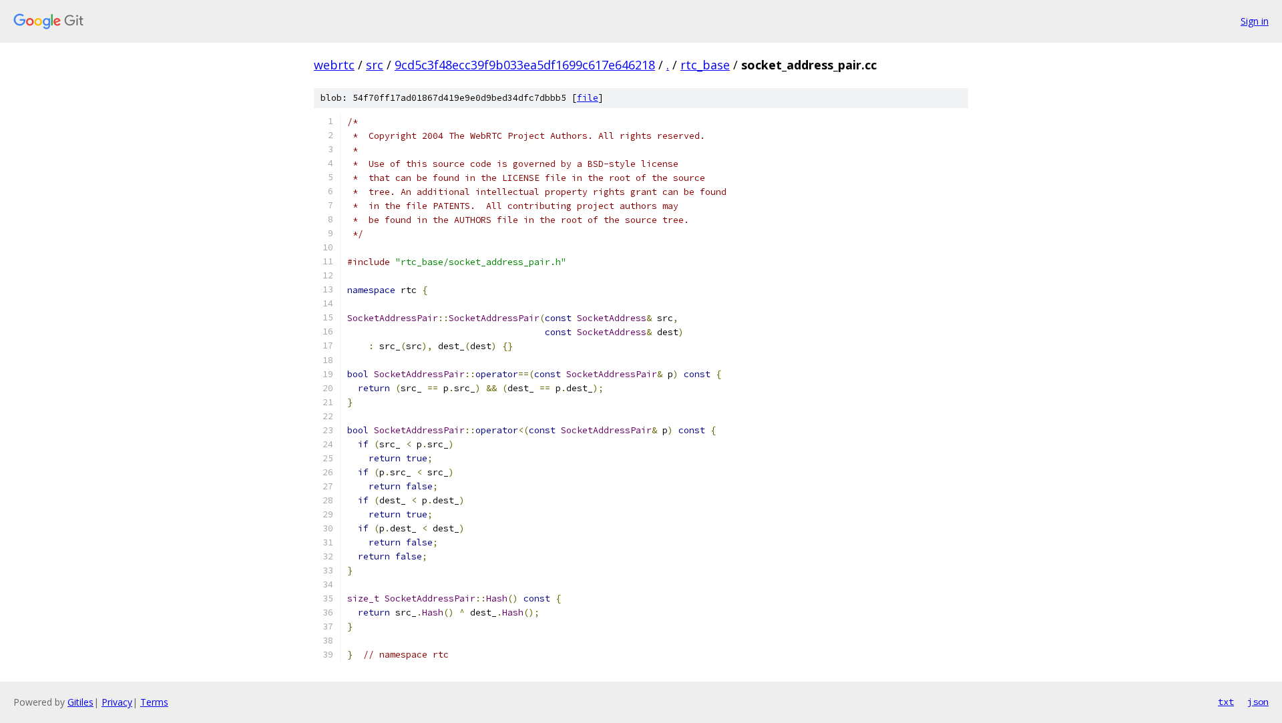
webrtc (334, 65)
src (374, 65)
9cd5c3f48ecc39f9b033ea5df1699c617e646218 (525, 65)
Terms (154, 702)
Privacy (116, 702)
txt (1226, 702)
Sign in (1255, 21)
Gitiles (80, 702)
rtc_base (705, 65)
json (1258, 702)
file (587, 97)
